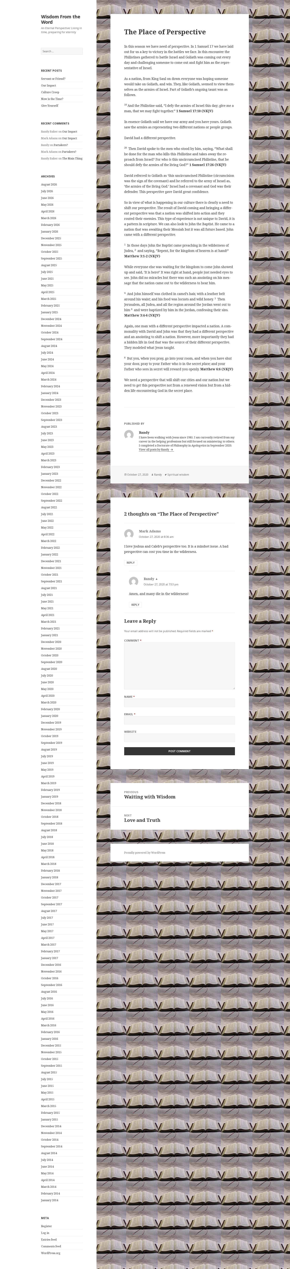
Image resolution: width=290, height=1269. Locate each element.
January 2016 (49, 1039)
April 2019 (47, 776)
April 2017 (47, 938)
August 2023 (49, 426)
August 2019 (49, 749)
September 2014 (51, 1146)
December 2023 (51, 400)
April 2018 (47, 857)
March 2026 (48, 218)
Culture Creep (50, 92)
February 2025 (50, 305)
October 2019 (49, 736)
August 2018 (49, 830)
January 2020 (49, 716)
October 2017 (49, 897)
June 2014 (47, 1166)
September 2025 (51, 258)
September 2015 (51, 1066)
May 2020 (47, 689)
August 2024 (49, 346)
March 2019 (48, 783)
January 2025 (49, 312)
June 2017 (47, 924)
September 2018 (51, 823)
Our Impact (48, 85)
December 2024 (51, 319)
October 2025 (49, 252)
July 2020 (47, 675)
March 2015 (48, 1106)
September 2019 (51, 743)
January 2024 (49, 393)
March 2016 (48, 1025)
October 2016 (49, 978)
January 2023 (49, 474)
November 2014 (51, 1133)
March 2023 (48, 460)
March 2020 (48, 702)
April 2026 (47, 211)
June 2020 (47, 682)
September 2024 (51, 339)
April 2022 (47, 534)
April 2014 (47, 1180)
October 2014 (49, 1140)
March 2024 (48, 379)
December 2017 (51, 884)
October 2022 (49, 494)
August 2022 (49, 507)
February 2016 (50, 1032)
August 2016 (49, 992)
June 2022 (47, 521)
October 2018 (49, 817)
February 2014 (50, 1193)
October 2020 (49, 655)
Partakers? (61, 145)
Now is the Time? (52, 99)
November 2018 (51, 810)
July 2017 (47, 918)
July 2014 (47, 1160)
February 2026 (50, 225)
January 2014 (49, 1200)
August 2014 (49, 1153)
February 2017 (50, 951)
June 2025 (47, 279)
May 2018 (47, 850)
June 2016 (47, 1005)
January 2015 (49, 1119)
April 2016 (47, 1018)
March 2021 (48, 622)
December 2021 (51, 561)
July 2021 (47, 595)
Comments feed (51, 1246)
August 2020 (49, 669)
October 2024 (49, 332)
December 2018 (51, 803)
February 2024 (50, 386)
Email (129, 714)
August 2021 (49, 588)
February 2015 (50, 1113)
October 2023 (49, 413)
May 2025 (47, 285)
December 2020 (51, 642)
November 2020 (51, 648)
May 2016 (47, 1012)
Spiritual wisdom (178, 474)
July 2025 (47, 272)
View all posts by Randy (154, 449)
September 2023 (51, 420)
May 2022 (47, 527)
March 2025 (48, 299)
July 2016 (47, 998)
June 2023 (47, 440)
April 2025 (47, 292)
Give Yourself (49, 105)
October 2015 (49, 1059)
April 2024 (47, 373)
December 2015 (51, 1045)
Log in (45, 1233)
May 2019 (47, 770)
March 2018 (48, 864)
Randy (158, 474)
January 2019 (49, 796)
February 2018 (50, 870)
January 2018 (49, 877)
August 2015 (49, 1072)
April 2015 (47, 1099)
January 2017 (49, 958)
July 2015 (47, 1079)
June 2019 (47, 763)
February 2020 (50, 709)
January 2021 (49, 635)
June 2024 (47, 359)
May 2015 (47, 1092)
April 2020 (47, 696)
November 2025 (51, 245)
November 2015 (51, 1052)
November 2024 (51, 326)
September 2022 (51, 500)
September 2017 (51, 904)
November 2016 (51, 971)
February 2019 (50, 790)
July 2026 (47, 191)
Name (129, 697)
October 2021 (49, 574)
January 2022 (49, 554)
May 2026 (47, 205)
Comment (133, 640)
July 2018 (47, 837)
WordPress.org (50, 1253)
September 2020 (51, 662)
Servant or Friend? (53, 79)
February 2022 (50, 548)
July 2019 (47, 756)
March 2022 (48, 541)
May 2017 (47, 931)
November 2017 (51, 891)
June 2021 (47, 601)
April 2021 (47, 615)
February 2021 (50, 628)
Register (46, 1226)
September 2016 (51, 985)
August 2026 (49, 184)
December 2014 (51, 1126)
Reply (131, 563)
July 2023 (47, 433)
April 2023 (47, 453)
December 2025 (51, 238)
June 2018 (47, 844)
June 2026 (47, 198)
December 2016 (51, 965)
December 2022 (51, 480)
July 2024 (47, 352)
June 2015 (47, 1086)
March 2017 (48, 944)
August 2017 (49, 911)
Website (130, 732)
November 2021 (51, 568)
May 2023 (47, 447)
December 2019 (51, 722)
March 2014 (48, 1187)
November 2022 (51, 487)
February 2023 (50, 467)
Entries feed (49, 1239)
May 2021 (47, 608)
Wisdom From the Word (60, 19)
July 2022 (47, 514)
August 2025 (49, 265)
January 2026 (49, 231)
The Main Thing (72, 158)
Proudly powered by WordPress (144, 852)
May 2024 (47, 366)
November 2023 (51, 406)
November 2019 (51, 729)
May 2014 (47, 1173)
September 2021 (51, 581)
